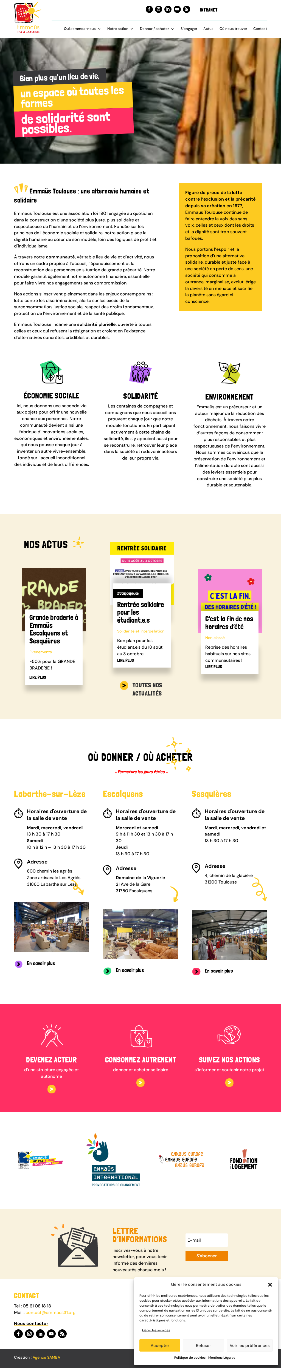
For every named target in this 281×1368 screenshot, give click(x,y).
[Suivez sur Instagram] (158, 9)
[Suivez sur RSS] (186, 9)
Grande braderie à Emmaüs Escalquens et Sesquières (53, 629)
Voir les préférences (250, 1345)
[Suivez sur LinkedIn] (168, 9)
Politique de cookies (190, 1357)
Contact (260, 29)
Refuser (203, 1345)
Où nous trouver (233, 29)
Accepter (160, 1345)
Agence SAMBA (46, 1357)
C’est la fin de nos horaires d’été (229, 622)
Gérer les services (156, 1330)
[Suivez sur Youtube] (177, 9)
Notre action (117, 29)
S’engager (189, 29)
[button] (270, 1284)
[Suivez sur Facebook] (149, 9)
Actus (208, 29)
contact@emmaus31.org (50, 1312)
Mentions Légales (221, 1357)
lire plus (37, 677)
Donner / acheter (154, 29)
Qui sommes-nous (80, 29)
